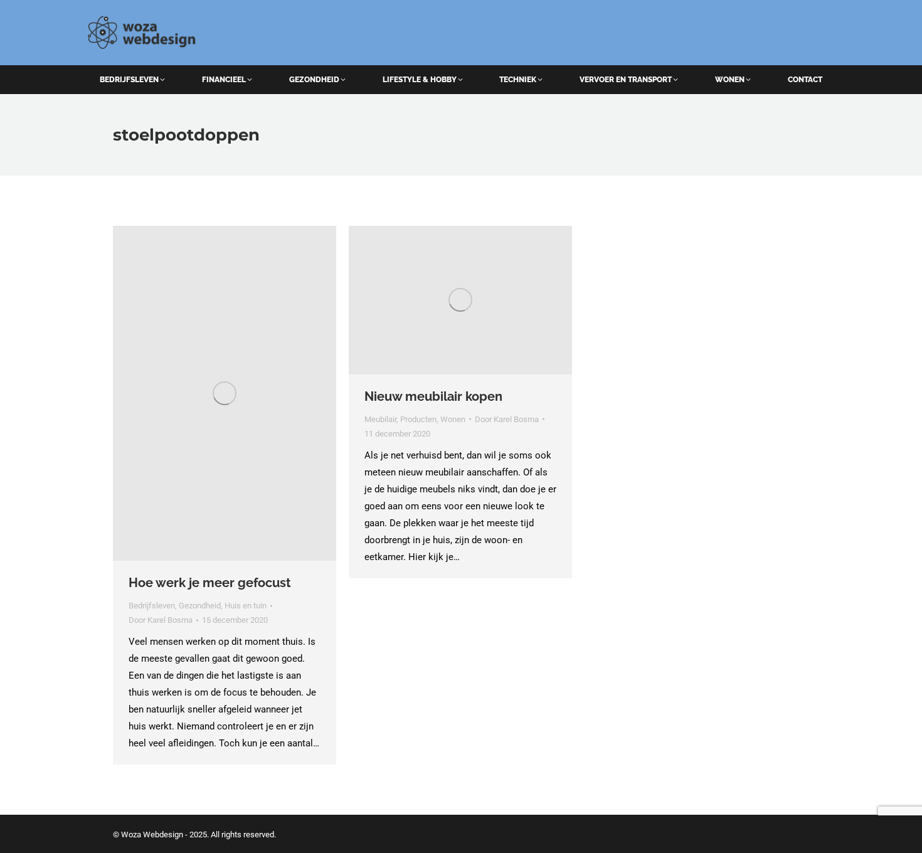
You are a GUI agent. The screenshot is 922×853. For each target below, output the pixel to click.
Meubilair (380, 419)
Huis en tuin (246, 605)
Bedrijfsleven (152, 605)
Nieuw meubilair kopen (433, 396)
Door (161, 620)
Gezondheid (200, 605)
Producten (418, 419)
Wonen (452, 419)
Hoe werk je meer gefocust (210, 582)
